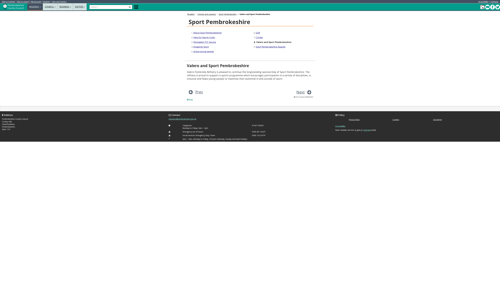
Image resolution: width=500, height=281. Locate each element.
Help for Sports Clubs (204, 37)
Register (46, 1)
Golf (258, 32)
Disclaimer (437, 119)
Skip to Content (8, 1)
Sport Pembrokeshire (227, 14)
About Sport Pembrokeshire (207, 32)
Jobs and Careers (59, 1)
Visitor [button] (79, 6)
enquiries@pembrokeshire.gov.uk (182, 119)
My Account (36, 1)
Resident (191, 14)
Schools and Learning (207, 14)
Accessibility (483, 1)
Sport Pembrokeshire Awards (270, 46)
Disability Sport (201, 46)
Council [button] (49, 6)
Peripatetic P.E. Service (204, 42)
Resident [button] (34, 6)
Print (191, 99)
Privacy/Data (354, 119)
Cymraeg (494, 1)
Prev (199, 91)
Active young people (203, 51)
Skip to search (23, 1)
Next (300, 92)
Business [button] (65, 6)
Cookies (395, 119)
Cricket (259, 37)
